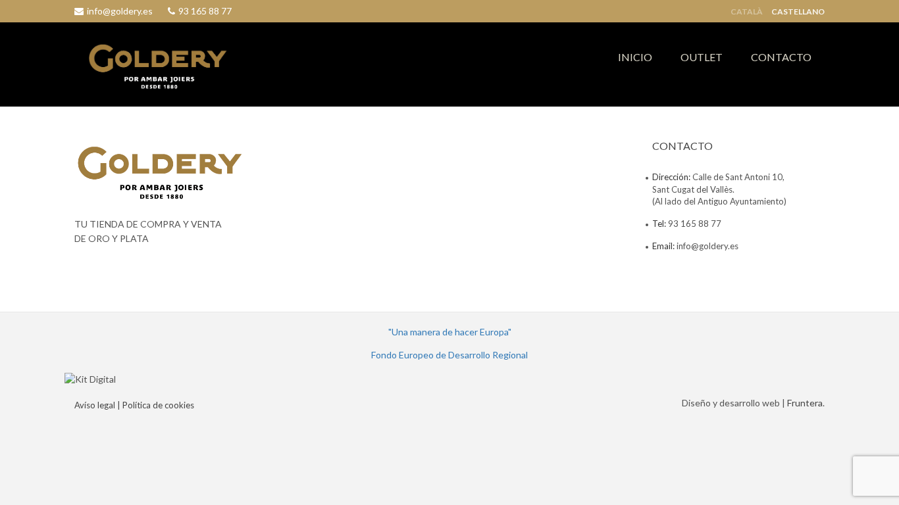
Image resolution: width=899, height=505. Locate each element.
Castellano (798, 12)
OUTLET (702, 57)
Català (747, 12)
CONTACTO (781, 57)
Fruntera (805, 402)
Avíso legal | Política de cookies (134, 405)
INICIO (635, 57)
